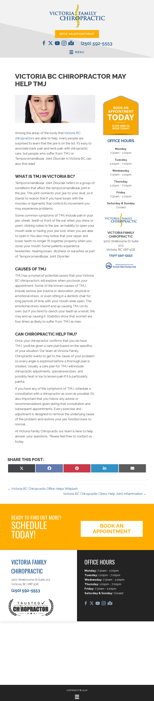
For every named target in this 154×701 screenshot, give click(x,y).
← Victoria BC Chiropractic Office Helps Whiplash (43, 488)
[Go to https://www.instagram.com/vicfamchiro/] (64, 44)
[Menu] (77, 697)
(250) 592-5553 (96, 43)
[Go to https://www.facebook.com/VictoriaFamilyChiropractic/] (43, 44)
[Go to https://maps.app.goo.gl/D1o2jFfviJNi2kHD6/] (70, 43)
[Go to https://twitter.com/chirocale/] (50, 43)
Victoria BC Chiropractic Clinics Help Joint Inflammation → (104, 494)
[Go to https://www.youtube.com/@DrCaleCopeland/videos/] (57, 44)
